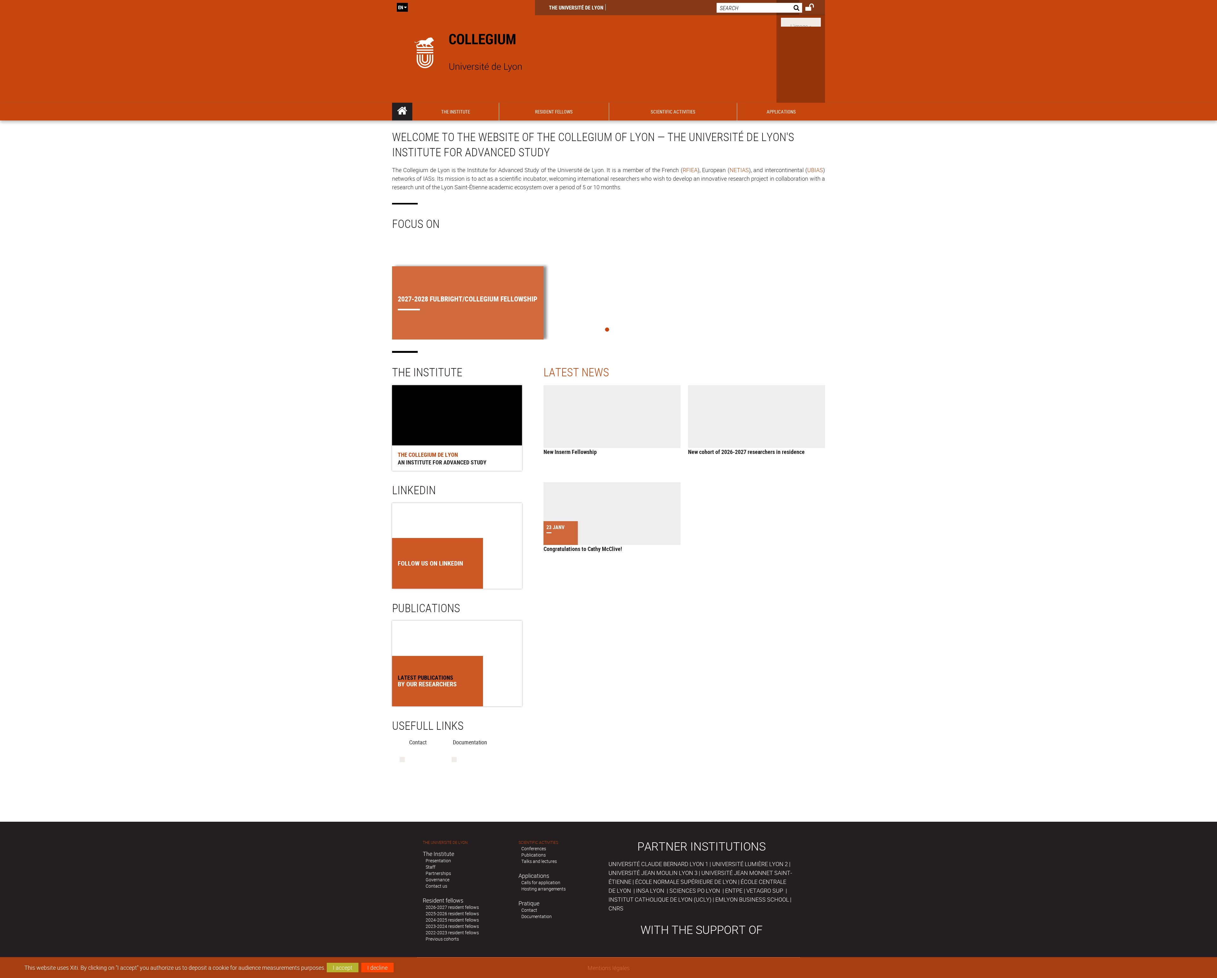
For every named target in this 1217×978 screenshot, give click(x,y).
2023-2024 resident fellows (452, 926)
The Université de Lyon (576, 7)
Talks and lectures (539, 861)
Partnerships (438, 873)
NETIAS (739, 170)
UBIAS (815, 170)
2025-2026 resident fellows (452, 913)
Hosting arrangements (543, 889)
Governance (437, 880)
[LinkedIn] (801, 21)
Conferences (533, 848)
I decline (377, 967)
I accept (342, 967)
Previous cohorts (442, 939)
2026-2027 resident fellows (452, 907)
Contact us (436, 886)
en (400, 7)
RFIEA (690, 170)
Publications (533, 855)
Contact (529, 910)
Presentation (438, 861)
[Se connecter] (813, 8)
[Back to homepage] (463, 51)
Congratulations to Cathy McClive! (583, 549)
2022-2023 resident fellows (452, 932)
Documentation (536, 916)
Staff (430, 867)
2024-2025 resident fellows (452, 920)
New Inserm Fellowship (570, 452)
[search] (759, 8)
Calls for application (540, 882)
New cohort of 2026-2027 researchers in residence (746, 452)
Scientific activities (538, 842)
